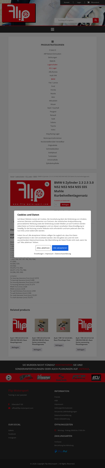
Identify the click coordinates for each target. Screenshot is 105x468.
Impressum (49, 254)
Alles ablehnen (43, 248)
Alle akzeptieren (60, 248)
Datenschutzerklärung (63, 254)
